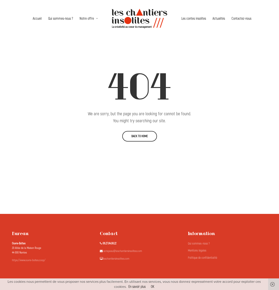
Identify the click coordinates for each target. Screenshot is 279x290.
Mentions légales (197, 250)
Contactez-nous (241, 18)
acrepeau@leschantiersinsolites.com (122, 251)
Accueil (37, 18)
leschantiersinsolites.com (116, 258)
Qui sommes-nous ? (60, 18)
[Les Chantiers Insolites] (139, 18)
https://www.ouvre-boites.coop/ (28, 260)
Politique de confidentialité (202, 258)
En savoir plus (137, 287)
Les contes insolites (193, 18)
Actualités (219, 18)
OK (152, 287)
